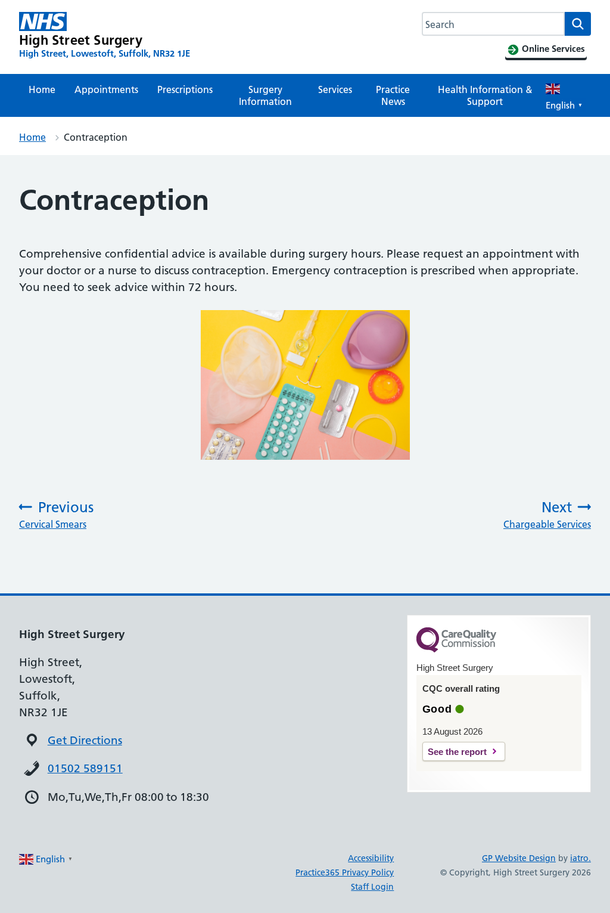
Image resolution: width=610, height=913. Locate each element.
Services (335, 89)
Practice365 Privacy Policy (344, 872)
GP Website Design (519, 858)
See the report (457, 752)
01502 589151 (85, 768)
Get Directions (85, 740)
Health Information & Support (485, 95)
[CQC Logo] (456, 649)
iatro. (580, 858)
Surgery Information (265, 95)
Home (42, 89)
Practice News (393, 95)
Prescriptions (185, 89)
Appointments (106, 89)
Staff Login (372, 886)
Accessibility (371, 858)
